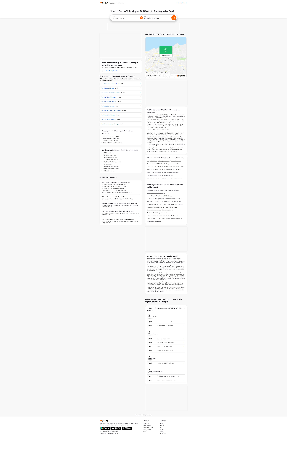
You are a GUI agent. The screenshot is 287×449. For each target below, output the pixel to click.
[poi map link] (166, 57)
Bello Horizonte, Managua (153, 201)
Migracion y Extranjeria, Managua (173, 198)
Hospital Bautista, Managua (154, 221)
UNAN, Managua (172, 207)
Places (162, 425)
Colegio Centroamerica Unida (173, 163)
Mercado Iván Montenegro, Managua (173, 204)
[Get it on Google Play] (105, 428)
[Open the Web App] (127, 428)
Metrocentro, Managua (167, 210)
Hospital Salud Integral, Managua (155, 204)
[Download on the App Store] (116, 428)
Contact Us (117, 433)
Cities (161, 431)
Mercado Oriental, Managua (154, 210)
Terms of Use (103, 433)
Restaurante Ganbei (152, 175)
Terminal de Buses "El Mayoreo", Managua (157, 213)
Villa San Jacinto (178, 178)
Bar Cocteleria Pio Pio (178, 166)
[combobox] (126, 18)
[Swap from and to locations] (141, 17)
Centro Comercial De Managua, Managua (171, 201)
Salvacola (155, 169)
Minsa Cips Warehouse (163, 161)
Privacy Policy (110, 433)
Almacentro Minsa (158, 166)
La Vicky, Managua (172, 215)
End (145, 16)
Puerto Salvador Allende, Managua (155, 198)
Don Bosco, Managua (152, 218)
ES (145, 431)
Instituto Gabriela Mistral (159, 163)
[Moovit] (104, 3)
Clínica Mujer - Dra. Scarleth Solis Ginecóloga (169, 169)
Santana (149, 163)
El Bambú (149, 169)
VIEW (117, 136)
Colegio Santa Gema (152, 161)
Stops (161, 429)
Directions (162, 433)
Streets (162, 427)
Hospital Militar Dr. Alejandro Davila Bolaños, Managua (160, 195)
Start (114, 16)
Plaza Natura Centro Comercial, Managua (157, 215)
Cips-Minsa (150, 166)
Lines (161, 423)
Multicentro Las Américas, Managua (156, 193)
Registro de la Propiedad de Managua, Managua (170, 218)
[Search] (173, 17)
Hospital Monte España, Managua (155, 190)
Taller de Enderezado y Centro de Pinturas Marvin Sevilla (165, 172)
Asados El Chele (168, 166)
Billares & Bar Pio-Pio (176, 161)
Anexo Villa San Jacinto (152, 178)
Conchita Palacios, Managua (172, 190)
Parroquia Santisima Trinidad (165, 175)
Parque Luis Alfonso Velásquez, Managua (157, 207)
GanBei (149, 172)
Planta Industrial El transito (166, 178)
